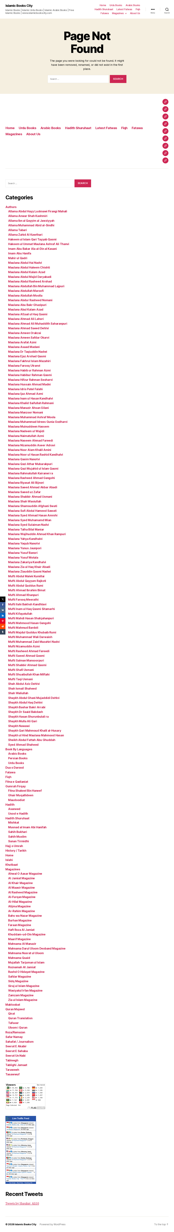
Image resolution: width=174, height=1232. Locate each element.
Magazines (118, 13)
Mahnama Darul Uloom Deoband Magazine (36, 948)
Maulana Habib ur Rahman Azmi (29, 370)
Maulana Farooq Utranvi (24, 365)
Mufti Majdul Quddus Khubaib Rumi (32, 632)
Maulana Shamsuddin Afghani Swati (32, 506)
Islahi (9, 860)
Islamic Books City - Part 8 (15, 1179)
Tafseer (13, 1023)
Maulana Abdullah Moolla (25, 295)
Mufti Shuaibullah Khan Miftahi (29, 674)
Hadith (9, 804)
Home (103, 5)
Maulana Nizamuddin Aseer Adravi (31, 445)
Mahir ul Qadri (17, 258)
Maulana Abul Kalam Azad (25, 309)
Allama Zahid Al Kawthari (25, 234)
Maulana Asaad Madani (24, 347)
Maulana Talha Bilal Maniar (26, 529)
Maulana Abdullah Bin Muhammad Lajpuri (36, 286)
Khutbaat (11, 864)
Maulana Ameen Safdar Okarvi (28, 337)
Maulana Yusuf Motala (23, 557)
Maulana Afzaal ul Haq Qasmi (27, 314)
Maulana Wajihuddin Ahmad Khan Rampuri (37, 534)
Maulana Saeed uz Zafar (24, 492)
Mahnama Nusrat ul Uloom (26, 953)
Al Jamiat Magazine (21, 878)
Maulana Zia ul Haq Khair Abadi (29, 567)
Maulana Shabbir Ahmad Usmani (30, 496)
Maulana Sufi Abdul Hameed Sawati (32, 510)
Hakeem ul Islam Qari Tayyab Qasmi (32, 239)
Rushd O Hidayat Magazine (26, 972)
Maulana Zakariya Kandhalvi (27, 562)
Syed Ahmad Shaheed (23, 744)
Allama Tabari (17, 230)
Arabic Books (133, 5)
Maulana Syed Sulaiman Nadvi (28, 524)
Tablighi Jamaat (16, 1065)
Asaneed (14, 809)
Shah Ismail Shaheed (22, 688)
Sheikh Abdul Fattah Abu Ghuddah (31, 740)
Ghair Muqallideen (20, 795)
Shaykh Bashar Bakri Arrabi (26, 707)
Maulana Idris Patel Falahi (25, 389)
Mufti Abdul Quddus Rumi (25, 585)
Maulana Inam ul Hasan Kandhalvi (30, 398)
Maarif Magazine (19, 939)
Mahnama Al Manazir (22, 943)
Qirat (11, 1013)
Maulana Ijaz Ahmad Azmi (25, 393)
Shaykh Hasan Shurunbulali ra (28, 716)
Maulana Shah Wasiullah (24, 501)
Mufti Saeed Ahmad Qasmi (26, 655)
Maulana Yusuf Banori (23, 553)
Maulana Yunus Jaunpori (24, 548)
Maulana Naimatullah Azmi (26, 436)
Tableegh (11, 1060)
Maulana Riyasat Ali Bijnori (26, 482)
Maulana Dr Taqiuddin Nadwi (27, 351)
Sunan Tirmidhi (18, 841)
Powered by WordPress (53, 1224)
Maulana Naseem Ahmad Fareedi (30, 440)
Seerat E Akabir (16, 1046)
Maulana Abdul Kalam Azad (26, 272)
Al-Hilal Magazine (20, 901)
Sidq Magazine (18, 981)
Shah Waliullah (18, 693)
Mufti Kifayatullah (20, 613)
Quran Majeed (15, 1009)
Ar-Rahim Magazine (21, 911)
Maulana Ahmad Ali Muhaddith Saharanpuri (37, 323)
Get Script (12, 1183)
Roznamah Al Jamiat (22, 967)
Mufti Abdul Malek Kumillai (26, 576)
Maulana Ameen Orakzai (24, 333)
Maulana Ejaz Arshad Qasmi (27, 356)
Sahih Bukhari (17, 832)
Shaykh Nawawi (19, 726)
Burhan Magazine (20, 920)
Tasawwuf (12, 1074)
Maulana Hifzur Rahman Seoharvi (30, 379)
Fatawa (105, 13)
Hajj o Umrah (14, 846)
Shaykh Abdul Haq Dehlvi (25, 702)
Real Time (20, 1183)
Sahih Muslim (17, 836)
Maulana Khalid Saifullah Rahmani (31, 403)
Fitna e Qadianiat (16, 781)
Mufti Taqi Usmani (20, 679)
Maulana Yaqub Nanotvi (24, 543)
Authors (11, 207)
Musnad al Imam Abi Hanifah (27, 827)
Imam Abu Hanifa (19, 253)
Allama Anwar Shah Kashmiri (27, 216)
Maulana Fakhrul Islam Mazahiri (29, 361)
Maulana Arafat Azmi (22, 342)
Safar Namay (14, 1037)
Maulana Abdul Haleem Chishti (29, 267)
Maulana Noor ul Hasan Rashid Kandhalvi (35, 454)
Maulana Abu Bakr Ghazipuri (27, 305)
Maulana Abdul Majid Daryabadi (29, 277)
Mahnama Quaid (19, 958)
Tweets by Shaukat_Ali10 (22, 1203)
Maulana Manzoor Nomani (25, 412)
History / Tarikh (15, 850)
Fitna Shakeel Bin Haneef (25, 790)
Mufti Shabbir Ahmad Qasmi (27, 665)
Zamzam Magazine (21, 995)
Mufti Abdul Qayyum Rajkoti (27, 581)
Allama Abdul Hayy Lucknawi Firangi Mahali (37, 211)
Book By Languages (18, 749)
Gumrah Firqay (15, 786)
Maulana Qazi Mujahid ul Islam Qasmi (33, 468)
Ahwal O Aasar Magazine (25, 873)
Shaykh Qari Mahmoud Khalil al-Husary (34, 730)
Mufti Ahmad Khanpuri (23, 595)
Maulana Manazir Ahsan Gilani (28, 408)
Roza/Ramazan (15, 1032)
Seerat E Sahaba (16, 1051)
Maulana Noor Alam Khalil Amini (29, 450)
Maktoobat (12, 1004)
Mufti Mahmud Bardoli (23, 627)
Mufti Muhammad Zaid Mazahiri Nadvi (34, 641)
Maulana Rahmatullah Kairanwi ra (30, 473)
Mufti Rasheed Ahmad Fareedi (28, 651)
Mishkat (13, 822)
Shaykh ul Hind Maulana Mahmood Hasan (36, 735)
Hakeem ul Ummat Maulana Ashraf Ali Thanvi (38, 244)
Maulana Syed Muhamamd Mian (29, 520)
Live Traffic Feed (20, 1118)
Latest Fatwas (124, 9)
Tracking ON (28, 1183)
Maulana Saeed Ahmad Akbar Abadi (32, 487)
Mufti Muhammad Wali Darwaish (30, 637)
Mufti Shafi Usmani (21, 670)
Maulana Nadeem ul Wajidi (26, 431)
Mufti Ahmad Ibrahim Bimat (26, 590)
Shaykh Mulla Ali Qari (22, 721)
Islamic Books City (18, 5)
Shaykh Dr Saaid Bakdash (25, 712)
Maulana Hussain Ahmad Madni (29, 384)
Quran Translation (20, 1018)
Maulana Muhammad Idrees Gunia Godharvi (38, 422)
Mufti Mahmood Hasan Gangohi (29, 623)
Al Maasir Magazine (21, 887)
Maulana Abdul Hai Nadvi (25, 262)
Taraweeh (12, 1069)
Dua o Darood (14, 767)
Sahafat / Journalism (19, 1041)
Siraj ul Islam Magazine (23, 986)
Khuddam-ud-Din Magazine (27, 934)
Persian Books (18, 758)
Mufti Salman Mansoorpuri (26, 660)
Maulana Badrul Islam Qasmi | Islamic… (20, 1172)
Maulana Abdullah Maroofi (26, 291)
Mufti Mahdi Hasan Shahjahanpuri (31, 618)
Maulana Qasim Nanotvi (24, 459)
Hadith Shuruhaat (104, 9)
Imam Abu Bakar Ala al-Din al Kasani (32, 248)
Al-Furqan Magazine (21, 897)
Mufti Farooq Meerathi (23, 599)
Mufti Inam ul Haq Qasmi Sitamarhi (31, 609)
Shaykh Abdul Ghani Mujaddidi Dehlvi (34, 698)
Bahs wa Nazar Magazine (25, 915)
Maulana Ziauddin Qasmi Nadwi (29, 571)
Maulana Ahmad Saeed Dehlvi (28, 328)
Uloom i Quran (17, 1027)
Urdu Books (116, 5)
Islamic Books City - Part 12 (16, 1124)
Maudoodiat (16, 800)
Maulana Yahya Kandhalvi (25, 539)
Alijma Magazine (19, 906)
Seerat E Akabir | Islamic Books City (19, 1166)
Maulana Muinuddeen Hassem (28, 426)
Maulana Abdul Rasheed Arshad (30, 281)
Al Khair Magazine (20, 883)
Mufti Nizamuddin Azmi (24, 646)
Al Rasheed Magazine (23, 892)
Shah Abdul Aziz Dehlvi (24, 683)
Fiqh (138, 9)
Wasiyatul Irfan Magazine (25, 990)
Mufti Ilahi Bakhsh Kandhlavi (27, 604)
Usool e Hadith (18, 813)
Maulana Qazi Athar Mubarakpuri (30, 464)
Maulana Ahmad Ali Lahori (26, 319)
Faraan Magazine (19, 925)
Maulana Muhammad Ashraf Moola (31, 417)
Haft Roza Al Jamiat (21, 929)
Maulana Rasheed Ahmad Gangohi (31, 478)
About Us (135, 13)
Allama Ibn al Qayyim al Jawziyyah (31, 220)
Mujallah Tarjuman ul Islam (26, 962)
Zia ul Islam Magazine (22, 1000)
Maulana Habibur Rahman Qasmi (30, 375)
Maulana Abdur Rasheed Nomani (30, 300)
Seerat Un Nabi (15, 1055)
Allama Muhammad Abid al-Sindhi (31, 225)
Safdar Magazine (19, 976)
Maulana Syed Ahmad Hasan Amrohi (33, 515)
